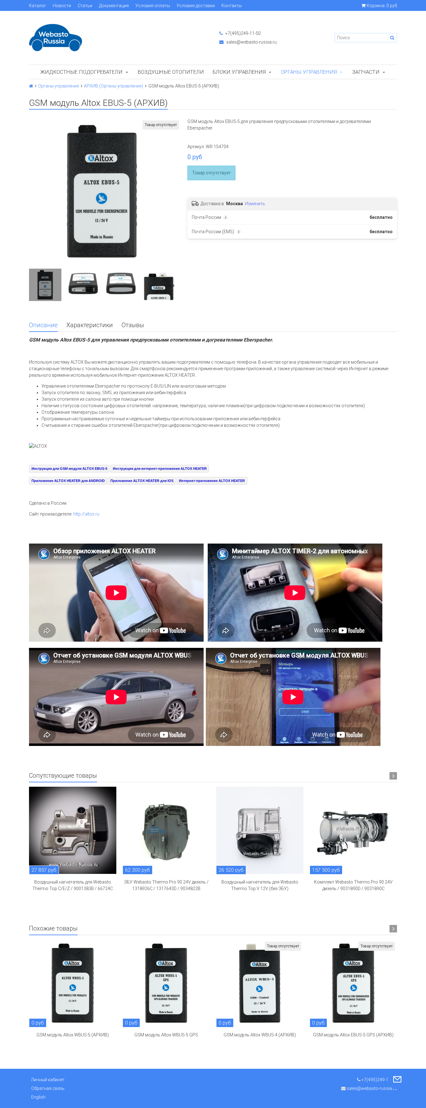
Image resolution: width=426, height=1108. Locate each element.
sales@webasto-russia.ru (251, 42)
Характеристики (89, 325)
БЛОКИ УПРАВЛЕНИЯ (239, 72)
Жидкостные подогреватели (81, 72)
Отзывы (133, 325)
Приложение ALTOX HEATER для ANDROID (68, 481)
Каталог (37, 5)
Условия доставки (196, 5)
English (38, 1097)
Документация (114, 5)
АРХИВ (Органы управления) (113, 86)
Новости (62, 5)
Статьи (85, 5)
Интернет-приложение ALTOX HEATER (212, 481)
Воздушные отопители (171, 72)
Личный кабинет (48, 1079)
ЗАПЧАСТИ (366, 72)
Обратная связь (48, 1088)
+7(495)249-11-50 (242, 33)
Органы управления (309, 72)
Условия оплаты (152, 5)
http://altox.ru (86, 514)
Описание (43, 325)
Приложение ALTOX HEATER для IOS (141, 481)
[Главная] (31, 86)
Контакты (231, 5)
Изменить (255, 203)
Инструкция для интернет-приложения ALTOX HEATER (160, 468)
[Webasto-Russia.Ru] (118, 37)
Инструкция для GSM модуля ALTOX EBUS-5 (69, 468)
